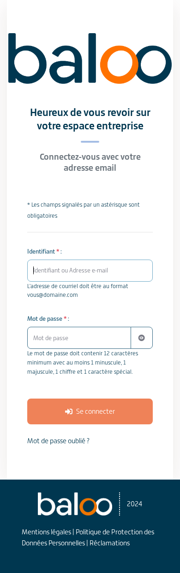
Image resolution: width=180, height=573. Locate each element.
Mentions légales (46, 531)
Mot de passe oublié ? (58, 440)
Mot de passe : (48, 319)
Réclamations (110, 542)
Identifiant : (44, 251)
